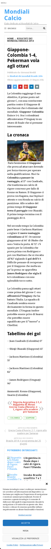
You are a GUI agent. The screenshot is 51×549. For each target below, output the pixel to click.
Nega (25, 530)
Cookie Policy (12, 545)
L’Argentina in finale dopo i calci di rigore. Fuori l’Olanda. (32, 463)
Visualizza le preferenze (25, 538)
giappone (30, 418)
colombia (15, 418)
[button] (46, 483)
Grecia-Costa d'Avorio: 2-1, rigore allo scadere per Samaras (23, 409)
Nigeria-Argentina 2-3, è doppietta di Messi (27, 403)
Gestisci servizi (24, 515)
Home (10, 38)
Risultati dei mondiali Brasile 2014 (20, 39)
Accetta (25, 523)
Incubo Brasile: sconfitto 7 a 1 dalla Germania (33, 478)
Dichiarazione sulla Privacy (31, 545)
